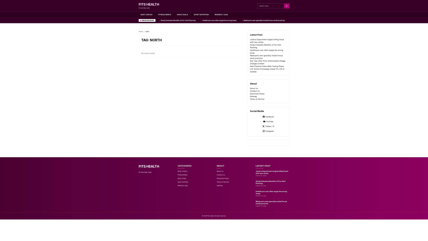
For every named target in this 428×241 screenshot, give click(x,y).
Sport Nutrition (201, 15)
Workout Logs (221, 15)
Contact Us (255, 91)
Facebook (269, 117)
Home (141, 31)
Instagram (269, 131)
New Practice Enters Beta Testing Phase (267, 66)
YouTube (269, 121)
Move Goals (182, 15)
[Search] (286, 5)
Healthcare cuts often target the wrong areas (203, 20)
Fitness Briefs (164, 15)
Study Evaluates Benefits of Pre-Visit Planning (161, 20)
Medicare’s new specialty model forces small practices (247, 20)
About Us (254, 88)
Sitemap (253, 96)
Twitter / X (269, 126)
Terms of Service (257, 99)
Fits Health (149, 4)
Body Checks (146, 15)
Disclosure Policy (257, 94)
